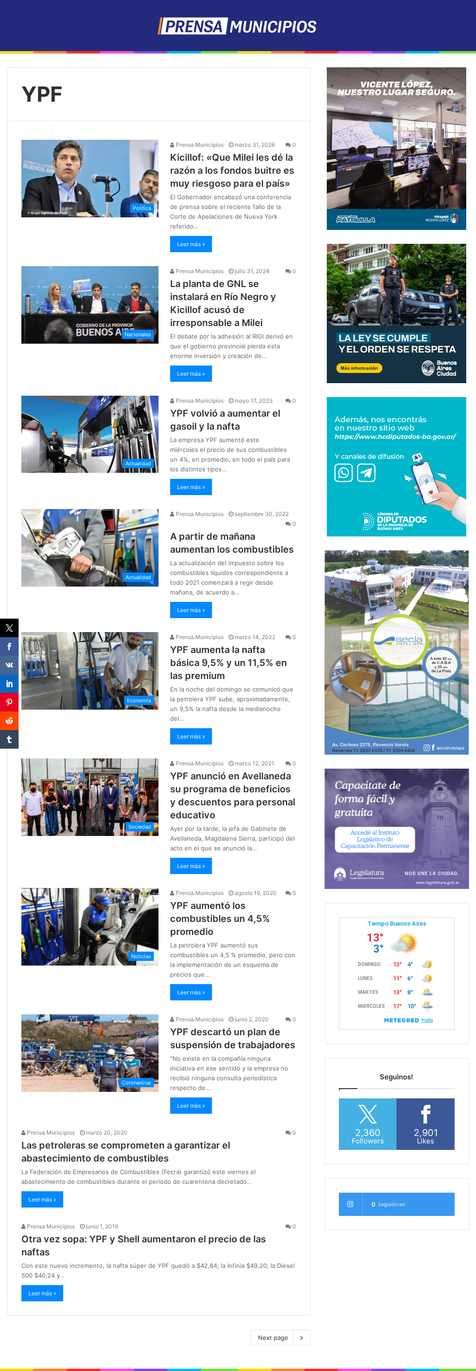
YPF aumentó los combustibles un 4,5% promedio (220, 918)
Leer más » (191, 244)
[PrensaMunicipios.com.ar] (238, 25)
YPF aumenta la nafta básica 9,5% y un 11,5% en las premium (228, 662)
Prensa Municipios (199, 144)
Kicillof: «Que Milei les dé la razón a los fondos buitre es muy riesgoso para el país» (232, 170)
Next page (273, 1337)
